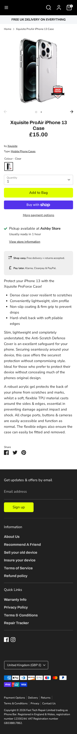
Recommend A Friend (22, 545)
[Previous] (5, 111)
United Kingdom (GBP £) (24, 665)
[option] (38, 19)
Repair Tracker (16, 623)
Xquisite (12, 146)
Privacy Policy (16, 607)
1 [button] (36, 112)
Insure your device (20, 560)
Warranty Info (15, 600)
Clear (8, 166)
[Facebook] (6, 639)
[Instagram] (13, 639)
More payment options (38, 215)
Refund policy (15, 576)
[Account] (59, 6)
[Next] (71, 111)
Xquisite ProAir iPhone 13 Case (35, 29)
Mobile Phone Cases (23, 151)
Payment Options (14, 698)
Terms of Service (18, 568)
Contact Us (49, 703)
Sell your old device (20, 552)
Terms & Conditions (21, 615)
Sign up (19, 507)
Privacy (35, 703)
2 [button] (41, 112)
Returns (46, 698)
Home (7, 29)
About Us (12, 537)
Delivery (33, 698)
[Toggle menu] (6, 8)
